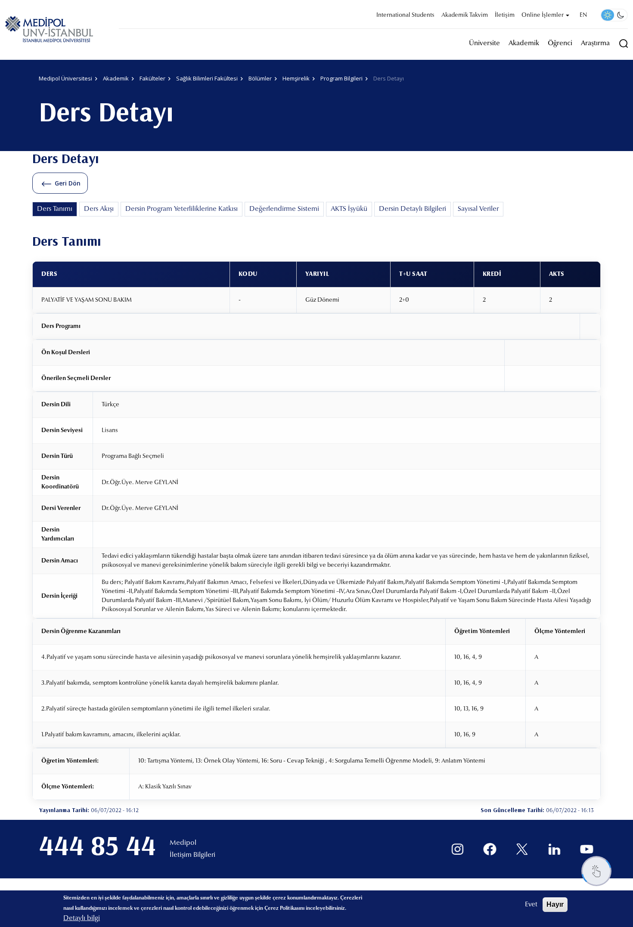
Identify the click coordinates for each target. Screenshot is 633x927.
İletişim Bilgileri (192, 855)
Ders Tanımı (54, 209)
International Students (405, 15)
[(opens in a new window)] (457, 849)
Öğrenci (560, 43)
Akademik (524, 43)
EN (583, 15)
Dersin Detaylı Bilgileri (412, 209)
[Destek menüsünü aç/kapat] (596, 871)
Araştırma (595, 43)
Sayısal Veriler (478, 209)
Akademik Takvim (464, 15)
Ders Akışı (99, 209)
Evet (531, 904)
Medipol (183, 843)
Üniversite (484, 43)
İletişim (505, 15)
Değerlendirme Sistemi (284, 209)
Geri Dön (68, 183)
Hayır (555, 904)
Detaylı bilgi (81, 918)
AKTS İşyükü (349, 209)
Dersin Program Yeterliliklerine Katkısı (181, 209)
